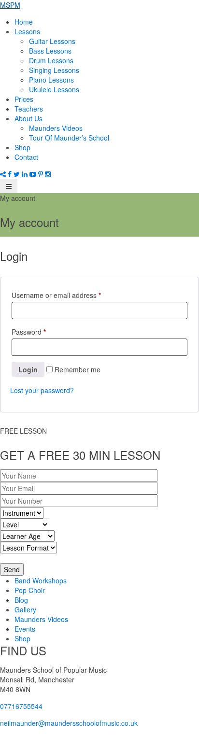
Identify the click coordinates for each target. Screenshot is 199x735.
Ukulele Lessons (54, 89)
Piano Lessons (51, 80)
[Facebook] (11, 174)
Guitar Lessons (52, 41)
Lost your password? (42, 390)
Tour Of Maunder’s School (69, 137)
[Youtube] (33, 174)
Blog (21, 600)
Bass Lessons (50, 51)
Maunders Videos (56, 128)
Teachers (28, 108)
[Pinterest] (41, 174)
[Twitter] (18, 174)
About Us (28, 118)
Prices (23, 99)
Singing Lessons (54, 70)
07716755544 (21, 706)
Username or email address (56, 295)
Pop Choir (29, 590)
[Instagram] (48, 174)
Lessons (27, 31)
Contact (26, 157)
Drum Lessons (51, 60)
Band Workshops (40, 580)
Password (29, 332)
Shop (22, 147)
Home (23, 22)
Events (24, 629)
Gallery (25, 609)
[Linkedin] (25, 174)
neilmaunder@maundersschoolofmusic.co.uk (69, 723)
